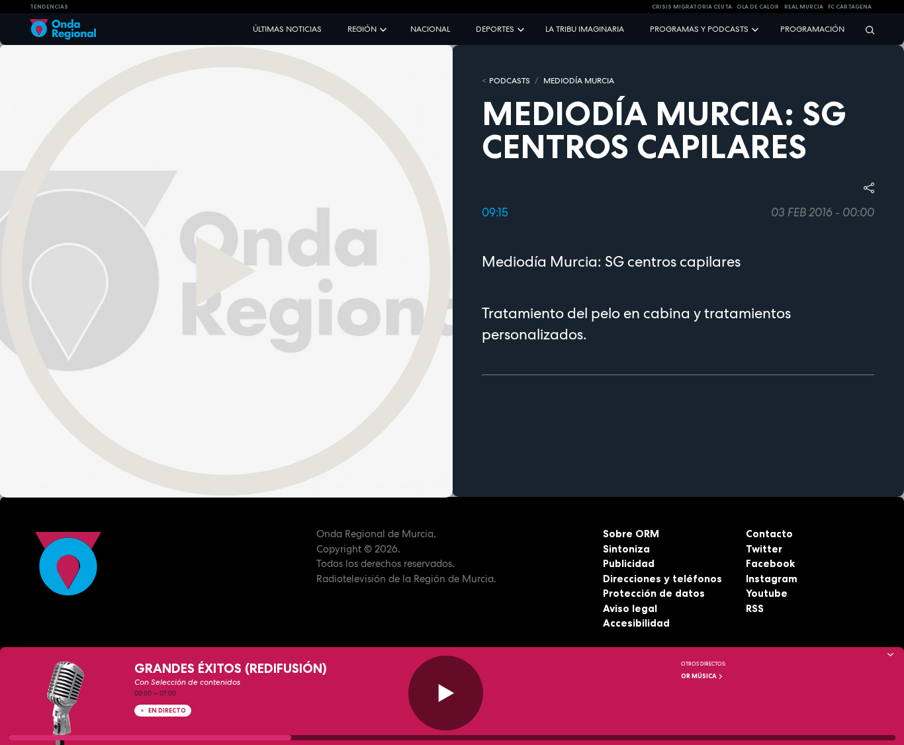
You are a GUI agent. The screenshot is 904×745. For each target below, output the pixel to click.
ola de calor (758, 6)
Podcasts (509, 80)
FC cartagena (850, 6)
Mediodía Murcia (578, 80)
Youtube (767, 593)
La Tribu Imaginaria (584, 29)
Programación (812, 29)
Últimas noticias (287, 29)
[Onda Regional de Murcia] (63, 29)
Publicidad (629, 563)
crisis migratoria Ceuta (692, 6)
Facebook (770, 563)
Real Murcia (803, 6)
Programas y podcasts (699, 29)
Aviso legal (630, 608)
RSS (755, 608)
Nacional (430, 29)
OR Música (699, 676)
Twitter (764, 549)
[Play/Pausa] (445, 693)
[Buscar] (865, 29)
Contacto (769, 533)
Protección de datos (654, 593)
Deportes (495, 29)
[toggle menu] (384, 28)
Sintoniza (626, 549)
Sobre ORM (631, 533)
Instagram (771, 578)
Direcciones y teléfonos (662, 578)
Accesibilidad (636, 623)
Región (362, 29)
